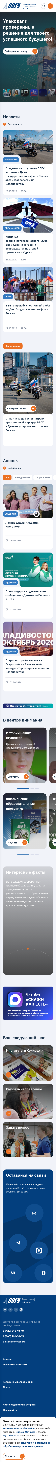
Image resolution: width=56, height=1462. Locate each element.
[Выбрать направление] (8, 1113)
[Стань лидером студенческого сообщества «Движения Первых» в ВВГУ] (28, 586)
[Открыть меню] (50, 6)
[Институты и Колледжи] (8, 1075)
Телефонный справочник (18, 1381)
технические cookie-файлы (19, 1428)
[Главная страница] (11, 1301)
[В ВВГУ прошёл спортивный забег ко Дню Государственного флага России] (28, 299)
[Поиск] (44, 6)
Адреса (7, 1359)
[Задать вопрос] (8, 1152)
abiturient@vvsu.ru (14, 1341)
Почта (6, 1387)
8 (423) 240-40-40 (13, 1330)
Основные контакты (15, 1364)
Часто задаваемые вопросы (19, 1404)
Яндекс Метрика (25, 1432)
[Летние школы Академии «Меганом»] (28, 517)
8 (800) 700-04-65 (13, 1336)
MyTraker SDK (11, 1435)
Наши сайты (10, 1410)
